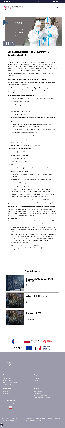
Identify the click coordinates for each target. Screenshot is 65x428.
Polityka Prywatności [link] (30, 420)
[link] (1, 425)
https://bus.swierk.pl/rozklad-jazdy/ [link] (38, 196)
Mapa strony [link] (28, 418)
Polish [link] (56, 1)
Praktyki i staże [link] (7, 380)
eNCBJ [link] (39, 1)
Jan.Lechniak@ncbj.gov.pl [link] (32, 200)
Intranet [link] (36, 378)
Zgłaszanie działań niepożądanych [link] (44, 397)
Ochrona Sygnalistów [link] (39, 418)
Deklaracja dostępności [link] (54, 418)
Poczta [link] (36, 380)
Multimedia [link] (6, 393)
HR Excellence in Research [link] (10, 382)
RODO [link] (40, 420)
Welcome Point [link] (7, 384)
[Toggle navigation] (59, 7)
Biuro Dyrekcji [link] (38, 391)
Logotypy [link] (6, 391)
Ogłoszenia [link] (6, 378)
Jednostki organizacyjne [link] (41, 395)
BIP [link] (44, 1)
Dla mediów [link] (37, 393)
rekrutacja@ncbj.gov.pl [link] (50, 203)
